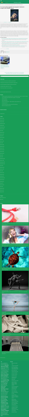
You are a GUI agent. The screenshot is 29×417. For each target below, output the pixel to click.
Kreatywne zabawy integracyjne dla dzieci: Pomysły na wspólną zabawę (15, 400)
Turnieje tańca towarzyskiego (15, 365)
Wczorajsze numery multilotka (5, 410)
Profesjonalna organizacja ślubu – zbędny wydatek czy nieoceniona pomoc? (15, 403)
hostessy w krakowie (4, 372)
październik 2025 (3, 123)
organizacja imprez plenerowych (4, 394)
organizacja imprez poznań (3, 395)
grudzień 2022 (2, 146)
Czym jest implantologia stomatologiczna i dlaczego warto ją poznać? (8, 84)
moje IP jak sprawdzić (3, 387)
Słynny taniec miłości (14, 389)
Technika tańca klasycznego (5, 290)
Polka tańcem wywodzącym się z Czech (6, 105)
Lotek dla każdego (14, 410)
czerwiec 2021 (2, 153)
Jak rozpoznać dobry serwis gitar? (5, 351)
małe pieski (5, 383)
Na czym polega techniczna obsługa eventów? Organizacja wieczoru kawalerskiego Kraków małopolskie (14, 38)
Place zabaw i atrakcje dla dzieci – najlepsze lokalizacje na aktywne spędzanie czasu (11, 101)
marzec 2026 (2, 118)
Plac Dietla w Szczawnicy (14, 374)
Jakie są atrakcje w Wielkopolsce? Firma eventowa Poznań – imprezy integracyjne (15, 72)
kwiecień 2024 (2, 132)
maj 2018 (2, 165)
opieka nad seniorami (2, 357)
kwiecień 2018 (2, 167)
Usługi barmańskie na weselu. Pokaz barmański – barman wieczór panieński (14, 73)
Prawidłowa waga (4, 402)
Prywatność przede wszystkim (15, 380)
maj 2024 (2, 130)
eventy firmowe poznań (3, 369)
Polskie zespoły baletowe (4, 100)
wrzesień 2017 (2, 179)
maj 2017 (2, 186)
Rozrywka (2, 199)
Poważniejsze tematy (3, 197)
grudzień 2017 (2, 174)
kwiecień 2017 (2, 188)
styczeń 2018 (2, 172)
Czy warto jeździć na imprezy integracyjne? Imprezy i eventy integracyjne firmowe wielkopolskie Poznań (14, 41)
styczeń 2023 (2, 144)
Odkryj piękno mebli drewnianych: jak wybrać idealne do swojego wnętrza (9, 82)
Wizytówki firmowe (2, 113)
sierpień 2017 (2, 181)
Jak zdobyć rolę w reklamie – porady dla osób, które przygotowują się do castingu (15, 408)
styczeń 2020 (2, 160)
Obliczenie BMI (13, 379)
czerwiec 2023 (2, 137)
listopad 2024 (2, 125)
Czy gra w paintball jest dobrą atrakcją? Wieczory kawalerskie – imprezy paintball (11, 97)
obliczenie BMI (3, 391)
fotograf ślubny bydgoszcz (5, 370)
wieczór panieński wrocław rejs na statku (5, 414)
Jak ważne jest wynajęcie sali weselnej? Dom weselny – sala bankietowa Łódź (15, 387)
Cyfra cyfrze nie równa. (14, 375)
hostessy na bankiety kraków (5, 371)
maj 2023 (2, 139)
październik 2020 (3, 158)
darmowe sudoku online (4, 367)
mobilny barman (5, 385)
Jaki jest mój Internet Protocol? (5, 222)
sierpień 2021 (2, 151)
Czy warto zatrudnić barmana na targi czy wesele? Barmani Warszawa (10, 43)
